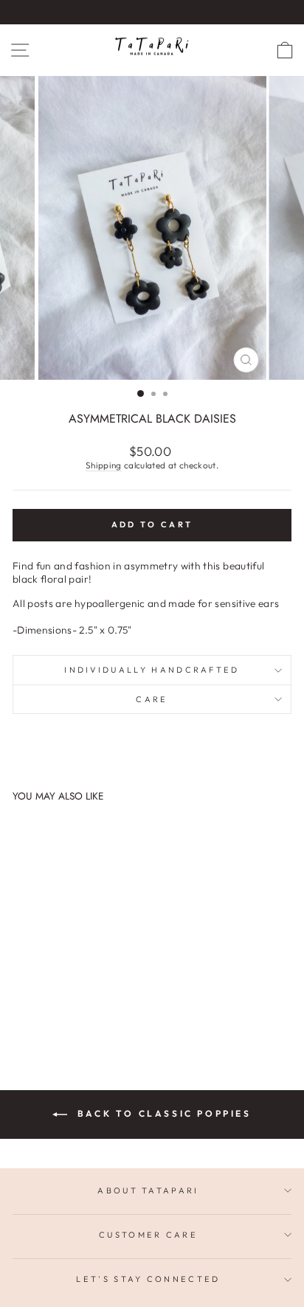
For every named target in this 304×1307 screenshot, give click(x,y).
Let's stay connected (148, 1279)
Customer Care (148, 1235)
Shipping (104, 465)
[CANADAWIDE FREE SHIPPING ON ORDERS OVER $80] (152, 12)
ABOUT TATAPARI (147, 1190)
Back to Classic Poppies (162, 1113)
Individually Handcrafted (152, 670)
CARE (151, 699)
